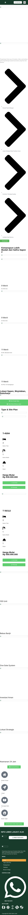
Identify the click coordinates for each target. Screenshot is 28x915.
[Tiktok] (21, 907)
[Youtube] (12, 907)
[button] (24, 2)
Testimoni (5, 867)
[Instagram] (8, 907)
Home (4, 860)
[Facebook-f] (3, 907)
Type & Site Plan (7, 862)
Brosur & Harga (6, 869)
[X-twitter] (17, 907)
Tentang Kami (6, 865)
